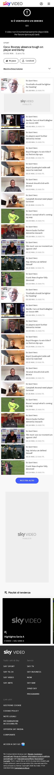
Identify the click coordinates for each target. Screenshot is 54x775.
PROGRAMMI (33, 694)
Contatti (6, 761)
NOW (29, 677)
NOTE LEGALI (9, 716)
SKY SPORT (9, 666)
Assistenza (38, 759)
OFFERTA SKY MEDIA (13, 729)
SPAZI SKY (32, 688)
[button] (11, 60)
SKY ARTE (8, 683)
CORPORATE (9, 735)
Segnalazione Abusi (22, 768)
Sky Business (34, 672)
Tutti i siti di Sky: (11, 660)
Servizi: (30, 660)
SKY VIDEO (8, 677)
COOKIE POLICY (11, 711)
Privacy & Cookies (20, 756)
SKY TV (30, 666)
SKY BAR (31, 683)
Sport (6, 43)
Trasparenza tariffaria (25, 759)
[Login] (41, 4)
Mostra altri (27, 480)
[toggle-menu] (49, 3)
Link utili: (8, 699)
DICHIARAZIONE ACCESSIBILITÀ (11, 722)
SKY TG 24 (8, 672)
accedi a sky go (11, 744)
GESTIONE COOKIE (12, 705)
